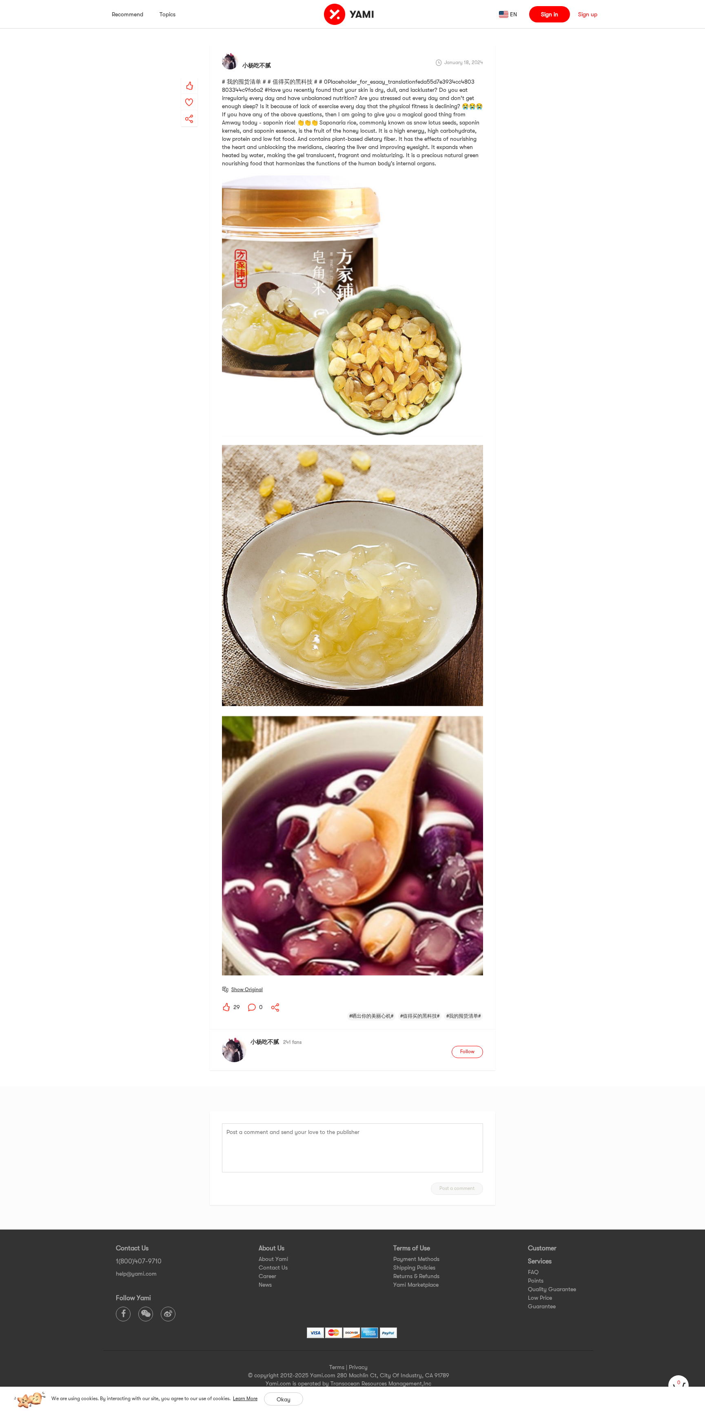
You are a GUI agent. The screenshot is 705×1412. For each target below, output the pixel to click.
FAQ (533, 1272)
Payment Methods (416, 1259)
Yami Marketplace (416, 1284)
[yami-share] (189, 110)
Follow (467, 1051)
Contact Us (273, 1267)
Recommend (127, 14)
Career (267, 1276)
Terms (336, 1367)
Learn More (245, 1398)
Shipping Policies (414, 1267)
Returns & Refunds (416, 1276)
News (265, 1284)
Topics (167, 14)
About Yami (273, 1259)
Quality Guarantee (552, 1289)
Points (535, 1280)
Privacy (358, 1367)
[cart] (678, 1385)
